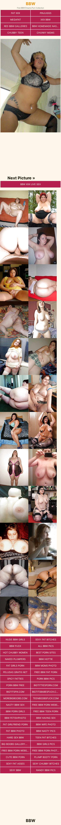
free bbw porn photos (46, 750)
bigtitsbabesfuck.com (46, 691)
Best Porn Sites (46, 652)
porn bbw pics (46, 678)
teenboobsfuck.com (46, 698)
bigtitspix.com (15, 691)
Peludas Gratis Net (15, 672)
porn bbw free (15, 685)
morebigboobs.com (15, 698)
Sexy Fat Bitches (45, 639)
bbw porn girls (15, 711)
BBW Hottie (46, 659)
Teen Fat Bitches (45, 737)
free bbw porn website (46, 704)
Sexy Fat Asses (15, 763)
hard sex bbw (15, 737)
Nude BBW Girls (15, 639)
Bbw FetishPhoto (15, 717)
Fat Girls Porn (15, 665)
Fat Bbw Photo (15, 731)
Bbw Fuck (15, 646)
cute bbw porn (15, 757)
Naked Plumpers (15, 659)
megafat (15, 19)
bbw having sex (45, 717)
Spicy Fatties (15, 678)
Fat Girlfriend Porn (15, 724)
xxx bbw (46, 19)
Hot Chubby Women (15, 652)
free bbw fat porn (45, 672)
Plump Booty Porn (45, 757)
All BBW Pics (46, 646)
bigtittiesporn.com (46, 685)
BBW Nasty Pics (45, 731)
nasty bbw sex (15, 704)
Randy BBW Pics (45, 770)
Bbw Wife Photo (46, 724)
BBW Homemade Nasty (46, 26)
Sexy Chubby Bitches (46, 763)
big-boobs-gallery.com (16, 744)
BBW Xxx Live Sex (30, 184)
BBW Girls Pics (46, 744)
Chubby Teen (15, 32)
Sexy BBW (15, 770)
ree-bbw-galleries (15, 26)
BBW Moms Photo (45, 665)
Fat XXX (15, 13)
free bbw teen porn (45, 711)
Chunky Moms (45, 32)
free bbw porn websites (16, 750)
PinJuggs (45, 13)
